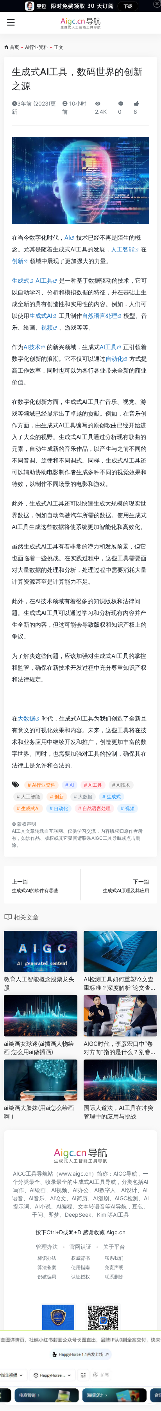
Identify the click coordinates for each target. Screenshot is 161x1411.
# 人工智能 (28, 797)
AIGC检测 (126, 1198)
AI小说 (43, 1206)
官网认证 (80, 1246)
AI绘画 (38, 1190)
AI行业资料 (36, 47)
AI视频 (59, 1190)
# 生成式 (111, 797)
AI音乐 (37, 1198)
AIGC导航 (125, 1173)
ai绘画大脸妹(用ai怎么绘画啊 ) (39, 1112)
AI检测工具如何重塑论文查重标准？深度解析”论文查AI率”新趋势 (120, 983)
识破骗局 (47, 1277)
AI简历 (80, 1198)
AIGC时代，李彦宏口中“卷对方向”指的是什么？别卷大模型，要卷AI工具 (120, 1048)
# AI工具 (93, 785)
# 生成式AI (28, 808)
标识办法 (47, 1258)
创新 (17, 261)
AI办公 (81, 1190)
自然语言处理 (99, 315)
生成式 (20, 280)
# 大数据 (83, 797)
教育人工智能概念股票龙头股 (39, 983)
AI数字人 (105, 1190)
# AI (69, 785)
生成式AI (40, 315)
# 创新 (57, 797)
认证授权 (80, 1277)
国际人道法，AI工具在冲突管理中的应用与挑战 (119, 1112)
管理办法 (47, 1246)
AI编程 (64, 1206)
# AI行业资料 (41, 785)
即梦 (53, 1214)
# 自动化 (59, 808)
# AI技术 (121, 785)
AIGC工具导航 (106, 838)
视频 (47, 327)
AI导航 (119, 1206)
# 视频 (127, 808)
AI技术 (32, 347)
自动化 (114, 358)
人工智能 (122, 249)
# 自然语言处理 (94, 808)
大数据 (26, 718)
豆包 (137, 1206)
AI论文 (58, 1198)
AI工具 (44, 280)
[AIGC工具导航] (80, 22)
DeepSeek (78, 1214)
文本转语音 (91, 1206)
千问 (37, 1214)
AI (67, 237)
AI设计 (129, 1190)
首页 (14, 47)
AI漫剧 (101, 1198)
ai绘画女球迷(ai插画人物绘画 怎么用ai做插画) (39, 1048)
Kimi (102, 1214)
